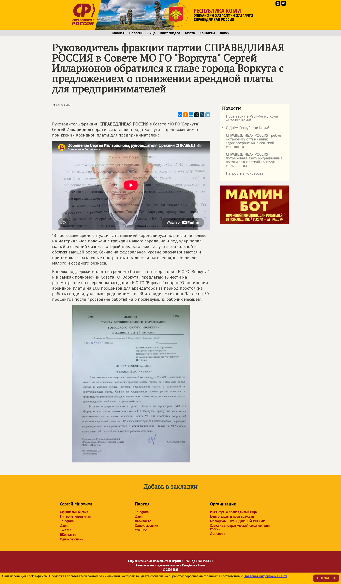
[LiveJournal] (202, 114)
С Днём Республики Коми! (245, 128)
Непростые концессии (242, 174)
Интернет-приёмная (75, 516)
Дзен (63, 525)
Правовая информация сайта (265, 576)
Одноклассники (71, 539)
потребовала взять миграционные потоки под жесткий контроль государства (252, 160)
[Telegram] (207, 114)
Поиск (224, 33)
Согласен (326, 578)
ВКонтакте (68, 534)
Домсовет (217, 533)
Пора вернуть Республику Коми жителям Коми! (250, 118)
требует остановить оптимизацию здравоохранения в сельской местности (252, 141)
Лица (151, 33)
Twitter (65, 530)
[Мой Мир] (191, 114)
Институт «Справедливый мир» (234, 512)
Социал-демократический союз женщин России (240, 527)
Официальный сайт (74, 512)
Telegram (67, 521)
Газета (190, 33)
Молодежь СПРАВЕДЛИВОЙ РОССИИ (237, 521)
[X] (196, 114)
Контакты (207, 33)
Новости (135, 33)
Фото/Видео (170, 33)
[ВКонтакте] (180, 114)
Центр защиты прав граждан (232, 516)
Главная (118, 33)
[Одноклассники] (185, 114)
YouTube (141, 530)
